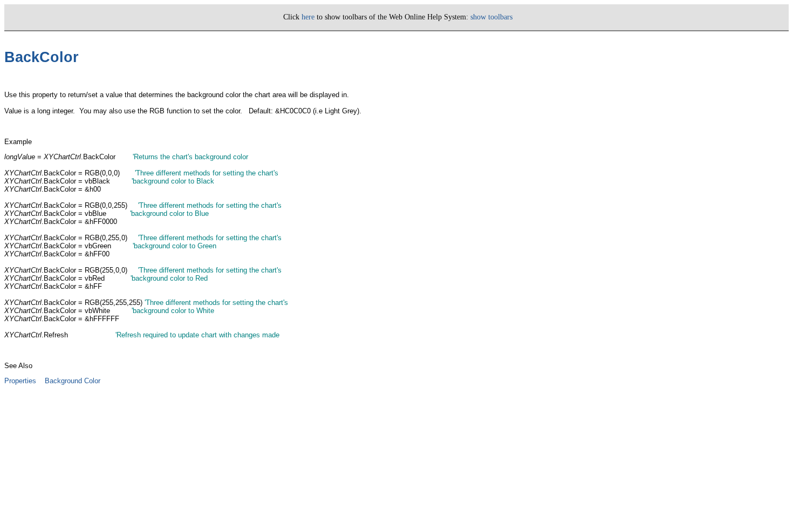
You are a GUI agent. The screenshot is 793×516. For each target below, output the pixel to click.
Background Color (72, 381)
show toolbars (491, 17)
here (308, 17)
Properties (20, 381)
